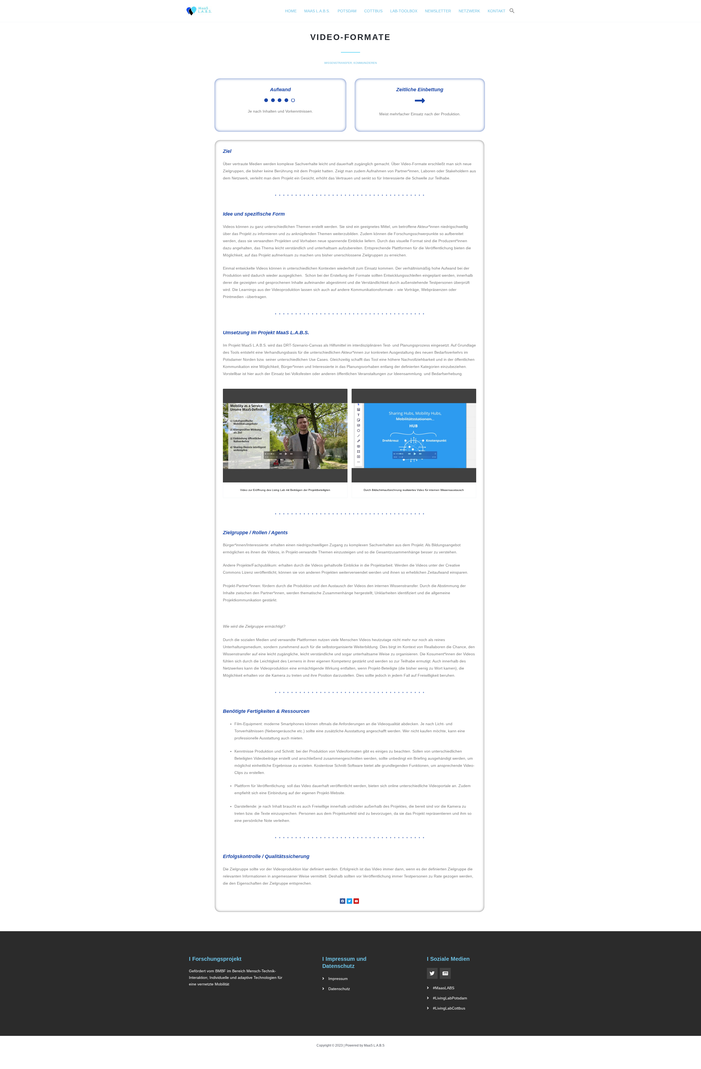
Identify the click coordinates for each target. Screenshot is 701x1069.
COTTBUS (373, 11)
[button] (512, 11)
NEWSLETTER (438, 11)
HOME (291, 11)
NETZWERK (469, 11)
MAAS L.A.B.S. (317, 11)
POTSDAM (347, 11)
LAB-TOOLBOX (403, 11)
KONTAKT (496, 11)
